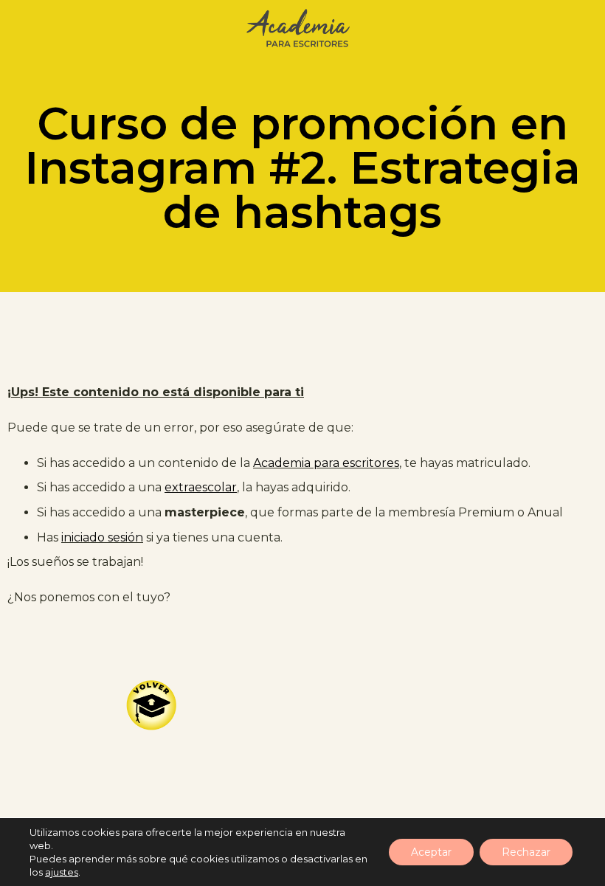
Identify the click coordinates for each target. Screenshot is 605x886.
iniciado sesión (102, 537)
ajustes (61, 872)
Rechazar (526, 852)
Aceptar (431, 852)
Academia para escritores (326, 463)
